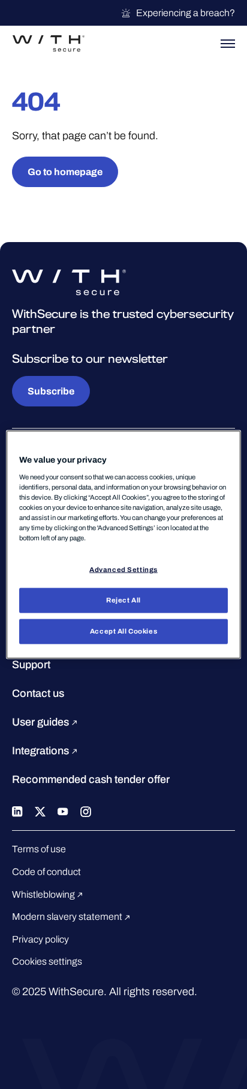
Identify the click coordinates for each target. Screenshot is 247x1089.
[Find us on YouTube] (63, 810)
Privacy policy (40, 939)
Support (31, 665)
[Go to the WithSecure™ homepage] (48, 43)
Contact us (38, 693)
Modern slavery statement (68, 916)
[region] (123, 544)
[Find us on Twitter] (40, 810)
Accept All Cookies (123, 630)
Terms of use (39, 849)
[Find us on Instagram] (85, 810)
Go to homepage (65, 172)
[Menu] (228, 43)
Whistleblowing (44, 894)
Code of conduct (46, 872)
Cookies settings (47, 961)
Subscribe (51, 391)
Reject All (123, 600)
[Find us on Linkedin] (17, 810)
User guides (41, 722)
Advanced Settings (123, 569)
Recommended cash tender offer (91, 779)
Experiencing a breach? (185, 13)
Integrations (41, 751)
